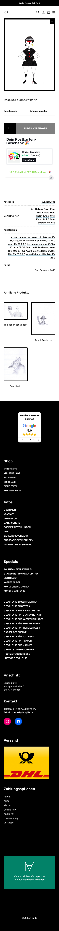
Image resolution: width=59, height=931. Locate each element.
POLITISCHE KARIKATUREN (18, 569)
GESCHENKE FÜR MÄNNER (18, 645)
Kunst (39, 219)
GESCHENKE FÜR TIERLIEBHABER (22, 627)
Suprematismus (46, 222)
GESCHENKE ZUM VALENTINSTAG (22, 610)
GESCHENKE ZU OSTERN (17, 606)
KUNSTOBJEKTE (12, 490)
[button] (52, 21)
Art (32, 209)
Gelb (46, 212)
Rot (45, 219)
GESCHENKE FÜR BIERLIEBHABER (22, 623)
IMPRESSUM (10, 518)
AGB (6, 531)
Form (46, 209)
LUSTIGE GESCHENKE (15, 658)
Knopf (39, 216)
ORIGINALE (10, 482)
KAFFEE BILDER (12, 582)
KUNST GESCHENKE (14, 591)
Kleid (52, 212)
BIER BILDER (10, 578)
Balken (39, 209)
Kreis (46, 216)
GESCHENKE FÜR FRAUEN (18, 640)
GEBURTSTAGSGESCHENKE (19, 649)
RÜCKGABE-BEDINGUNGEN (18, 540)
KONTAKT (9, 514)
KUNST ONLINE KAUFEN (16, 586)
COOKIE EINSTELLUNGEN (17, 527)
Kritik (52, 216)
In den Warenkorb (35, 128)
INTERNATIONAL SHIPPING (18, 544)
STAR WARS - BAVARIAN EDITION (21, 573)
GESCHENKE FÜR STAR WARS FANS (23, 614)
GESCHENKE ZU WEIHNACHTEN (20, 601)
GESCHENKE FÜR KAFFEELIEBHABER (23, 619)
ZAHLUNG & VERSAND (16, 535)
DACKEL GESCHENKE (15, 632)
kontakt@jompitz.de (22, 712)
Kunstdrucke (48, 201)
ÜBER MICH (10, 509)
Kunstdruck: (10, 111)
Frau (52, 209)
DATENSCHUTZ (12, 522)
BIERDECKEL (10, 486)
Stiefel (51, 219)
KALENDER (10, 477)
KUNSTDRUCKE (12, 473)
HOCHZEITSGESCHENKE (17, 654)
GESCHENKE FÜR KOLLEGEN (19, 636)
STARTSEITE (10, 469)
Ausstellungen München (31, 879)
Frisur (40, 212)
